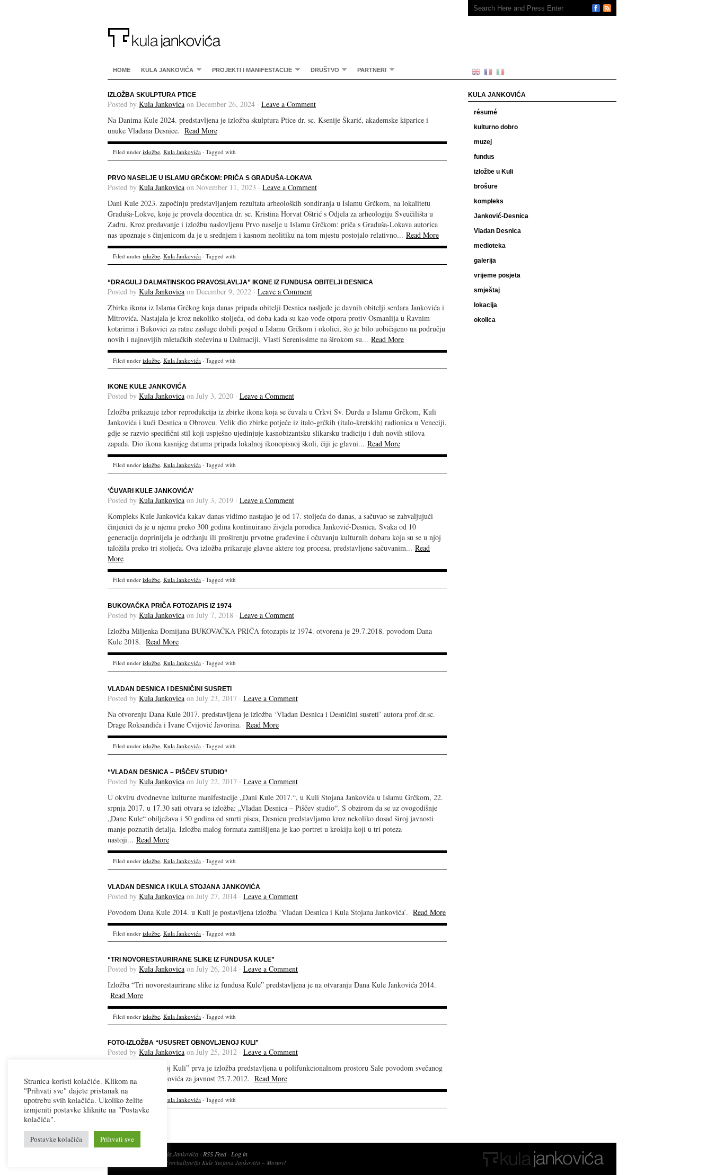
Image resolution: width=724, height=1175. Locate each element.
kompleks (489, 201)
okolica (485, 320)
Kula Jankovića (277, 24)
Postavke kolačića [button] (56, 1139)
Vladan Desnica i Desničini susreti (170, 689)
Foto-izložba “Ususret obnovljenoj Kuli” (183, 1042)
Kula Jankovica (161, 104)
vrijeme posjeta (497, 275)
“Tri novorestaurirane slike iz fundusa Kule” (191, 959)
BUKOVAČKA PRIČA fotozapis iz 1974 (170, 605)
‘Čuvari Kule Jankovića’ (150, 491)
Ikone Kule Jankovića (147, 386)
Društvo (322, 69)
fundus (484, 156)
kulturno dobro (496, 127)
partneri (369, 69)
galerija (485, 260)
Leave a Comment (288, 104)
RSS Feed (214, 1154)
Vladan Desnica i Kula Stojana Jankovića (184, 887)
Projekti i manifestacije (249, 69)
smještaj (487, 290)
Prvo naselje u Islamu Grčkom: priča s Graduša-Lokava (210, 178)
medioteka (490, 245)
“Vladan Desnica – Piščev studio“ (167, 772)
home (121, 70)
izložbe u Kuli (493, 171)
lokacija (485, 305)
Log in (239, 1154)
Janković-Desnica (501, 216)
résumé (485, 112)
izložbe (151, 152)
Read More (200, 130)
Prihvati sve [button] (117, 1139)
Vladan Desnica (497, 231)
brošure (486, 186)
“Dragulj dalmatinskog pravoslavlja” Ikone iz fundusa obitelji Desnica (240, 282)
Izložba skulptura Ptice (152, 94)
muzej (483, 142)
